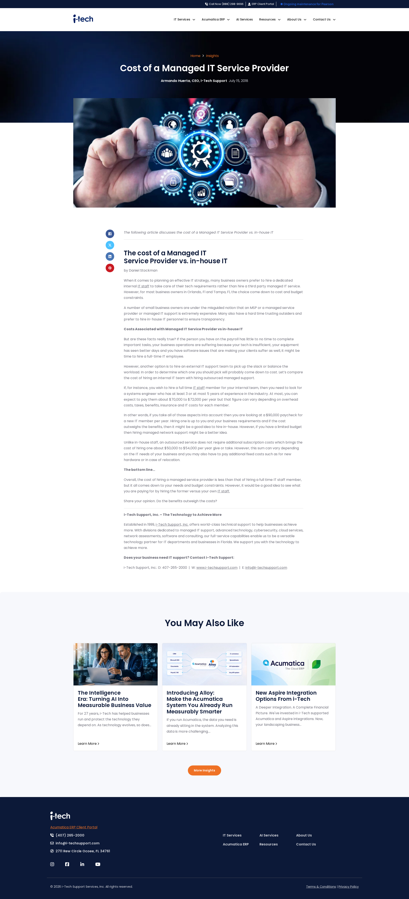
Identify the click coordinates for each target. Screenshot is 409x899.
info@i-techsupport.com (266, 567)
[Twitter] (57, 864)
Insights (212, 55)
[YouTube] (102, 864)
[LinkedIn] (110, 256)
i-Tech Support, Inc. (172, 524)
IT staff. (223, 491)
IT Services (182, 19)
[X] (110, 245)
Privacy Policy (348, 886)
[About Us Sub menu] (305, 19)
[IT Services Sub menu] (193, 19)
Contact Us (322, 19)
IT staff (143, 286)
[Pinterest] (110, 268)
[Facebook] (110, 234)
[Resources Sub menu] (279, 19)
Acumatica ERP (213, 19)
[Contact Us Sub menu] (334, 19)
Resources (267, 19)
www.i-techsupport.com (217, 567)
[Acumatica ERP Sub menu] (228, 19)
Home (195, 55)
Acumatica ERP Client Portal (73, 827)
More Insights (204, 770)
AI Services (244, 19)
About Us (294, 19)
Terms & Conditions (321, 886)
